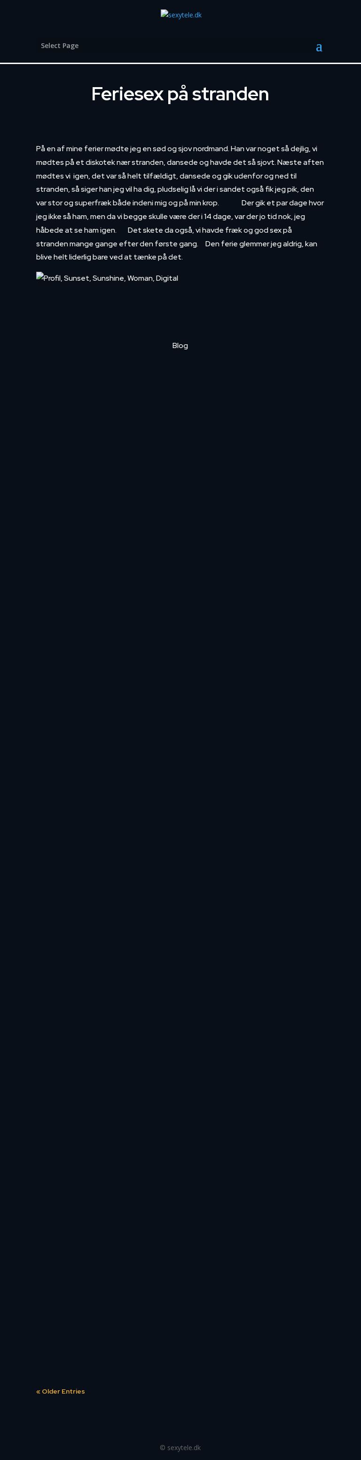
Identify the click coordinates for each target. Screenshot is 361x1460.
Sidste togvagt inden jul (96, 384)
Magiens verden (80, 1059)
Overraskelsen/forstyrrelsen (107, 956)
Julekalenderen (78, 1174)
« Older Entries (60, 1391)
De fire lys (66, 727)
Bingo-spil (67, 498)
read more (62, 446)
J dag (58, 1288)
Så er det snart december (100, 613)
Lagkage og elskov (86, 841)
